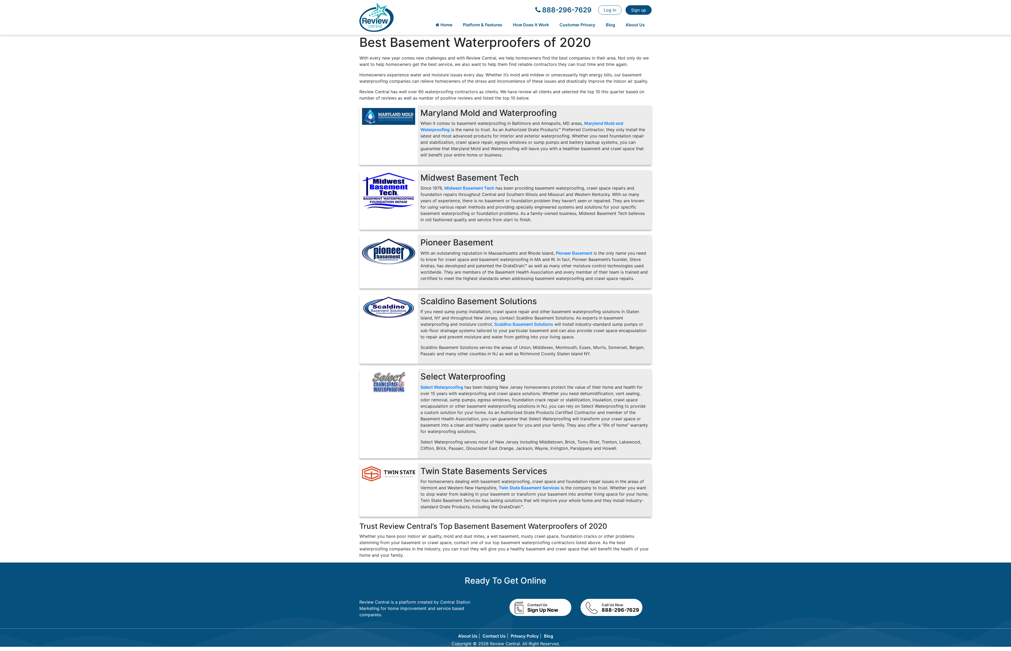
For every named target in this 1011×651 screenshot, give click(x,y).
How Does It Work (531, 24)
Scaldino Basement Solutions (523, 324)
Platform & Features (482, 24)
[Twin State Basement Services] (388, 473)
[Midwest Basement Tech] (388, 190)
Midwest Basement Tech (469, 188)
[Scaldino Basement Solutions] (388, 307)
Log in (610, 10)
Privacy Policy (525, 636)
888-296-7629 (566, 10)
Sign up (638, 10)
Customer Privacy (577, 24)
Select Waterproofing (441, 387)
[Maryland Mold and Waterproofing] (388, 116)
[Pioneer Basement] (388, 251)
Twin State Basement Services (529, 487)
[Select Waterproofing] (388, 381)
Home (445, 24)
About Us (635, 24)
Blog (610, 24)
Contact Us (494, 636)
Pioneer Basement (574, 253)
